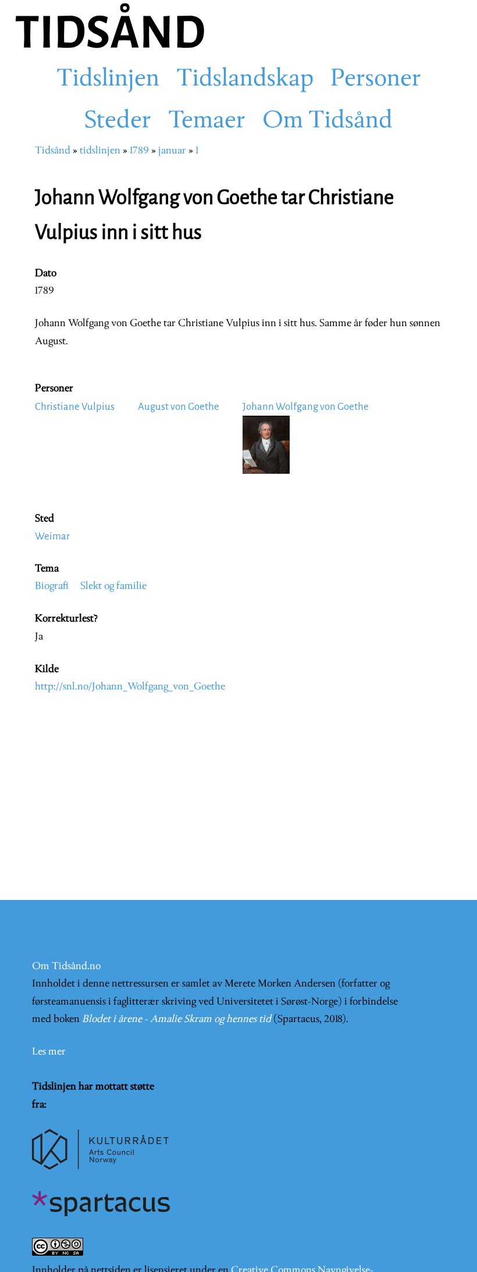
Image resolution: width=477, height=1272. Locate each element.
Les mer (49, 1051)
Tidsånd (52, 150)
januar (172, 150)
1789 (139, 150)
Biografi (52, 586)
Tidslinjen (107, 79)
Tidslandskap (245, 79)
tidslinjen (100, 150)
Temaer (206, 121)
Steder (117, 121)
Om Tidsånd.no (66, 966)
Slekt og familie (113, 586)
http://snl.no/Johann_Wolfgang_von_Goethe (130, 686)
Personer (375, 79)
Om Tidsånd (327, 121)
